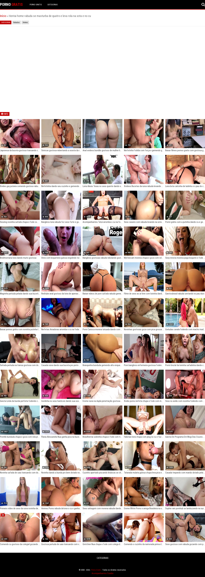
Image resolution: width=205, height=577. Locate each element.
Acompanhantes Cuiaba (102, 573)
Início (3, 16)
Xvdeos (25, 22)
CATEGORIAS (52, 5)
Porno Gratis (36, 5)
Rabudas (16, 22)
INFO (6, 114)
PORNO (11, 4)
